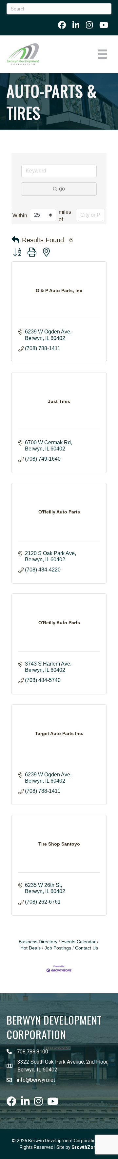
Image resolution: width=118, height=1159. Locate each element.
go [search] (62, 188)
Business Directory (38, 941)
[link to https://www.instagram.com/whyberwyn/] (89, 25)
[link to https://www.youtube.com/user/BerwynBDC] (103, 25)
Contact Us (86, 948)
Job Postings (58, 948)
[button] (15, 240)
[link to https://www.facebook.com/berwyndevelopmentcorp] (62, 25)
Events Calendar (78, 941)
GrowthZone (85, 1147)
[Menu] (102, 54)
